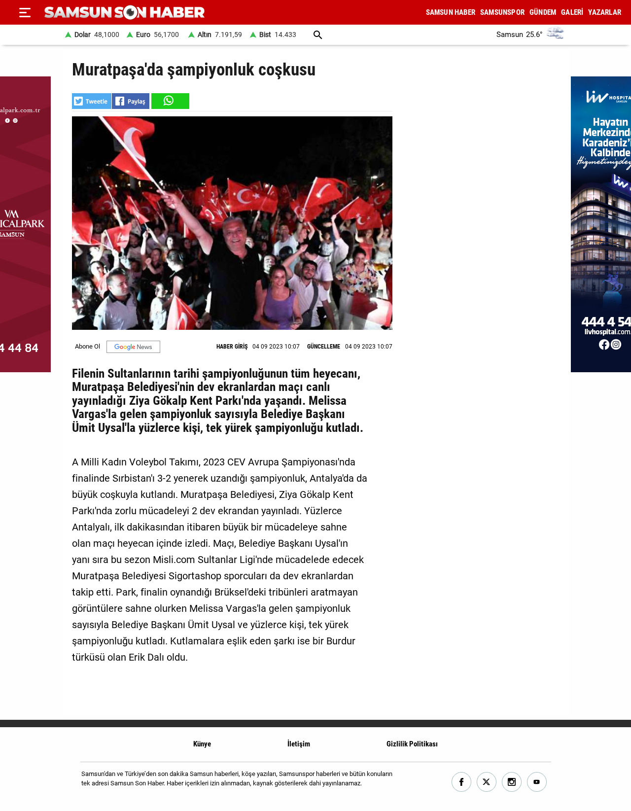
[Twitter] (487, 782)
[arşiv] (318, 35)
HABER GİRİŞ (231, 346)
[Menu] (24, 12)
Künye (202, 744)
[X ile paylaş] (91, 101)
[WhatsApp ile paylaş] (169, 101)
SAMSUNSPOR (502, 12)
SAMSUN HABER (450, 12)
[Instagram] (512, 782)
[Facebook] (462, 782)
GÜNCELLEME (323, 346)
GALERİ (572, 12)
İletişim (298, 744)
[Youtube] (537, 782)
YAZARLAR (604, 12)
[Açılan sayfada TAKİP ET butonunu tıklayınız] (133, 347)
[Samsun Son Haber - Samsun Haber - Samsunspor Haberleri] (124, 12)
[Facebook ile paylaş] (130, 101)
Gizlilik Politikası (412, 744)
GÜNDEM (542, 12)
